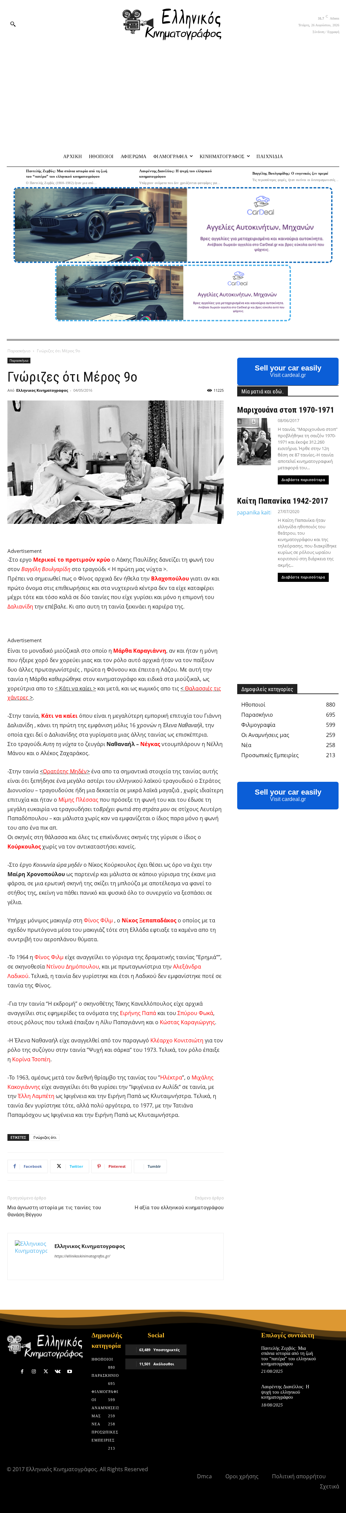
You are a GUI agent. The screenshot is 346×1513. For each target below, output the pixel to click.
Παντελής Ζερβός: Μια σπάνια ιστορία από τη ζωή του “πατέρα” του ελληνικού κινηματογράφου (288, 1356)
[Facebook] (22, 1371)
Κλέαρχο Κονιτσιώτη (176, 1040)
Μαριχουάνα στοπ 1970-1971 (285, 410)
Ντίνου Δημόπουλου (72, 966)
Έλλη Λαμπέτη (36, 1096)
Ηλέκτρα (171, 1077)
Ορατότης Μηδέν (65, 771)
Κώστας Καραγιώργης (187, 1022)
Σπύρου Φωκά (195, 1013)
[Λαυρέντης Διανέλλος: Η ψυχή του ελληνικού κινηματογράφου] (128, 176)
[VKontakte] (57, 1371)
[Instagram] (34, 1371)
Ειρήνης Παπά (138, 1013)
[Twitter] (46, 1371)
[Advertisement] (173, 98)
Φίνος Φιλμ (49, 957)
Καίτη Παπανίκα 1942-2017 (282, 501)
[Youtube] (69, 1371)
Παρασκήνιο (18, 351)
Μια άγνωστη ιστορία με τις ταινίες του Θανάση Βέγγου (54, 1211)
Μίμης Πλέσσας (78, 799)
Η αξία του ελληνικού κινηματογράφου (179, 1208)
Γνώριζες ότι (44, 1137)
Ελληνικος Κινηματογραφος (42, 390)
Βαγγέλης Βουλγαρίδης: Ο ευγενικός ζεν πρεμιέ (290, 173)
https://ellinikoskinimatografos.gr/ (82, 1255)
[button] (13, 24)
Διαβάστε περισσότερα (303, 480)
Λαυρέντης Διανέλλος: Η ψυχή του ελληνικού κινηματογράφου (285, 1392)
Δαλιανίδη (20, 606)
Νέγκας (150, 744)
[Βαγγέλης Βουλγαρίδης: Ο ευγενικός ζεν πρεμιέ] (241, 176)
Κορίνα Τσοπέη (31, 1059)
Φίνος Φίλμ (98, 920)
